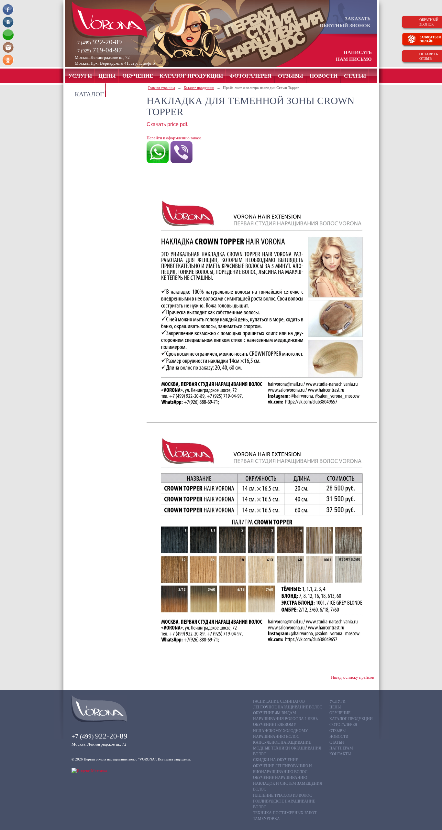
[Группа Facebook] (8, 9)
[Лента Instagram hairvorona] (8, 47)
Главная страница (161, 88)
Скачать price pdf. (167, 124)
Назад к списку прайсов (352, 677)
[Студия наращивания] (120, 20)
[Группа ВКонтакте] (8, 22)
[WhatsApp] (8, 34)
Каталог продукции (199, 88)
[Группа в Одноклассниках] (8, 60)
